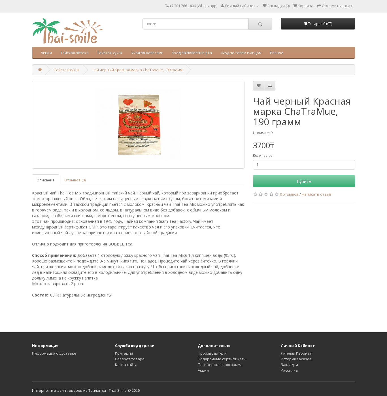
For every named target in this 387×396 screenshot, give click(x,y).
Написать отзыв (316, 194)
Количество (263, 155)
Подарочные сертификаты (222, 358)
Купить (304, 181)
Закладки (289, 364)
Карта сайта (126, 364)
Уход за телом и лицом (240, 52)
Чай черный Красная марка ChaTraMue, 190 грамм (137, 69)
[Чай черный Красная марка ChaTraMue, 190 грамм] (138, 125)
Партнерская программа (220, 364)
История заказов (296, 358)
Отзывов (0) (75, 180)
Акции (46, 52)
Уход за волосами (147, 52)
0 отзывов (289, 194)
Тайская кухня (110, 52)
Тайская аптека (74, 52)
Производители (212, 353)
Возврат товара (129, 358)
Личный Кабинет (296, 353)
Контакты (124, 353)
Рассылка (289, 370)
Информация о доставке (54, 353)
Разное (276, 52)
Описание (46, 180)
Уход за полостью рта (192, 52)
